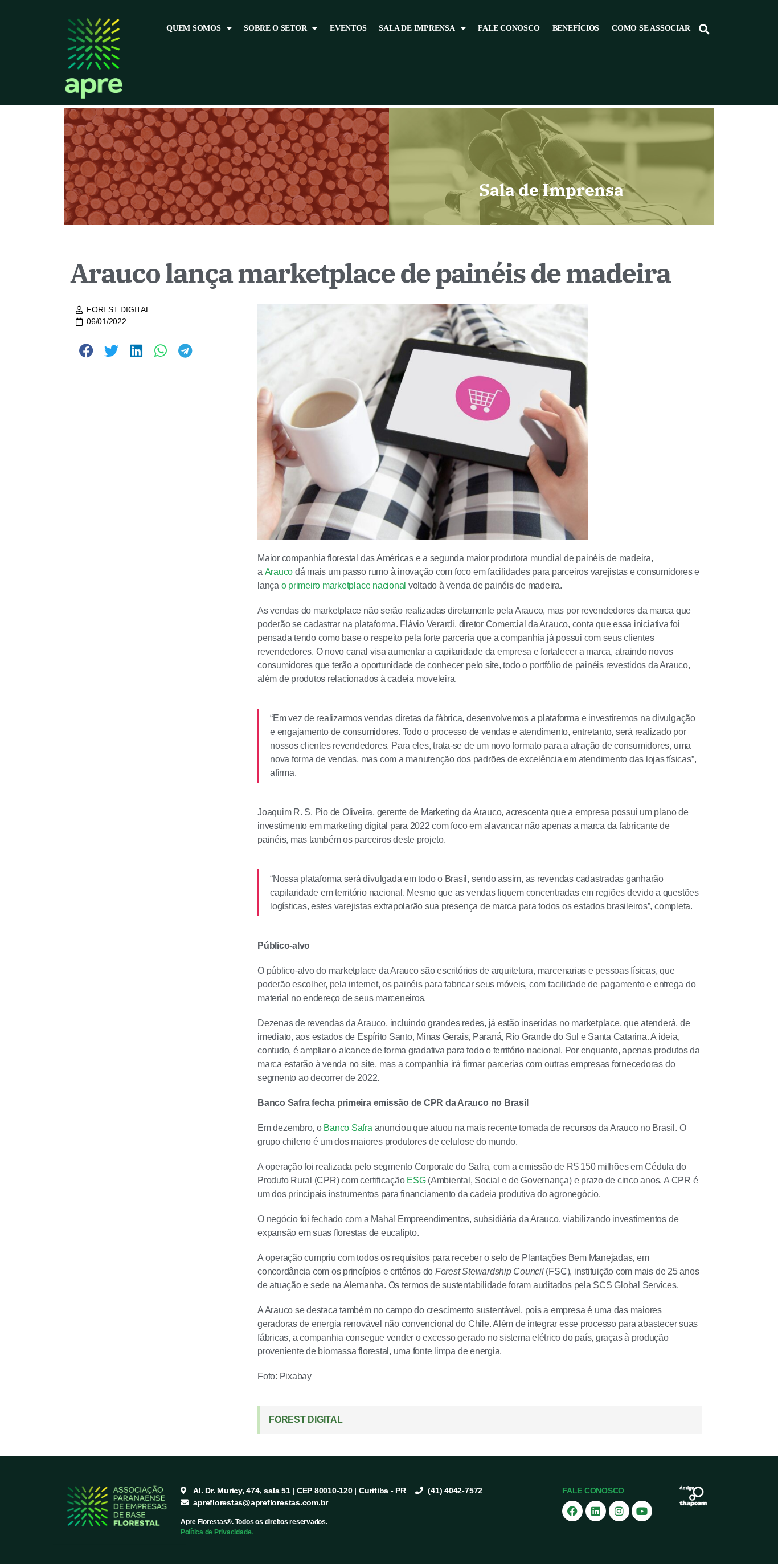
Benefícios (576, 28)
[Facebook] (572, 1511)
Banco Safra (348, 1128)
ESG (416, 1180)
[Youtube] (642, 1511)
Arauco (279, 572)
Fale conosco (508, 28)
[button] (704, 28)
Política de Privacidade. (217, 1532)
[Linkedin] (595, 1511)
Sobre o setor (275, 28)
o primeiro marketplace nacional (344, 585)
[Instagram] (619, 1511)
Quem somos (193, 28)
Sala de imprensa (416, 28)
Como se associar (651, 28)
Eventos (348, 28)
